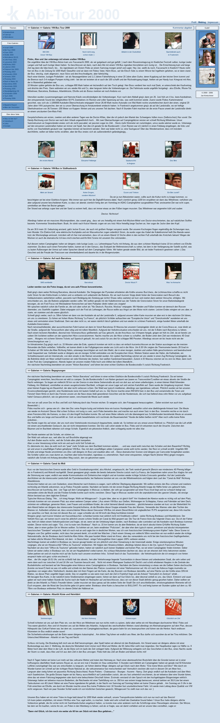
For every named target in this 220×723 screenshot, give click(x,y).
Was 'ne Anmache (173, 282)
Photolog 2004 (9, 79)
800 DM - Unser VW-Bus (46, 53)
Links (6, 123)
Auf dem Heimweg (89, 618)
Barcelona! (89, 282)
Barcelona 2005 (10, 84)
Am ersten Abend (46, 161)
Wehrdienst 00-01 (11, 57)
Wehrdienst (8, 37)
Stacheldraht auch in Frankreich (173, 53)
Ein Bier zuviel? (173, 192)
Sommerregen (46, 618)
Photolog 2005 (9, 89)
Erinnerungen (131, 618)
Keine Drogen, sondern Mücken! (89, 194)
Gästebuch (8, 121)
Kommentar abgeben (182, 28)
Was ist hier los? (10, 119)
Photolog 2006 (9, 98)
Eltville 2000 (9, 55)
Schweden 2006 (10, 93)
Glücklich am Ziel (173, 618)
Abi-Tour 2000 (9, 50)
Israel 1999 (8, 48)
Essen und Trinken (131, 192)
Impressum (213, 22)
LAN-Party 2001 (10, 60)
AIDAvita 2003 (9, 64)
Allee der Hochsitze (11, 107)
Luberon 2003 (9, 67)
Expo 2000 (8, 52)
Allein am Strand (46, 192)
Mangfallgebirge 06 (11, 91)
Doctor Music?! (131, 282)
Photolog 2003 (9, 72)
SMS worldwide (46, 282)
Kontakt (7, 126)
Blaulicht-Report (10, 105)
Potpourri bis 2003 (11, 69)
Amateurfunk (9, 32)
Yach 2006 (8, 96)
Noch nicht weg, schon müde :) (88, 53)
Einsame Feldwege (88, 161)
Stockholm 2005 (10, 86)
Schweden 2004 (10, 74)
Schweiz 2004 (9, 77)
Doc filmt (173, 161)
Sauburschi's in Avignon (131, 162)
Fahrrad (7, 35)
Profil (193, 22)
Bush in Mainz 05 (11, 81)
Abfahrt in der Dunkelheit (131, 52)
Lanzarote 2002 (10, 62)
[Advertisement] (13, 178)
